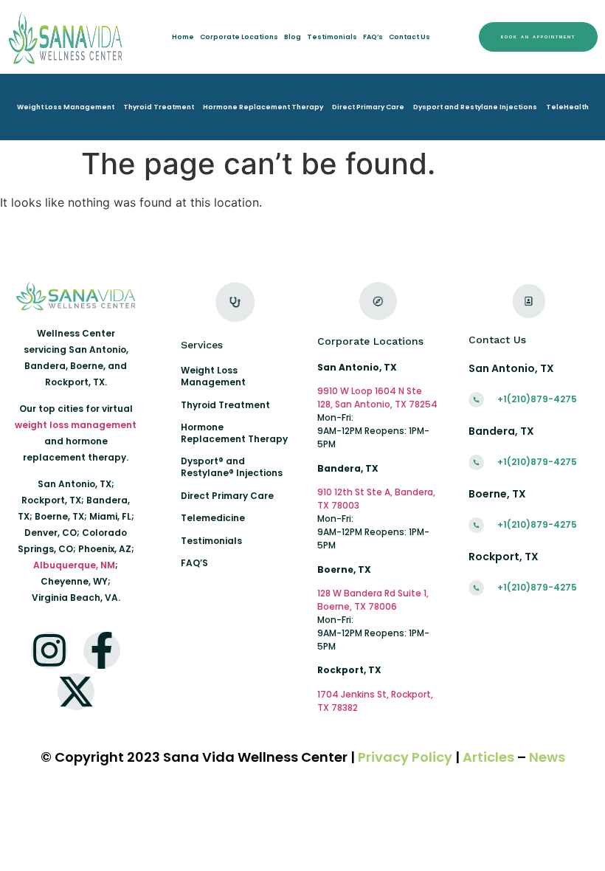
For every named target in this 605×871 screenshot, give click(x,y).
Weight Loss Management (65, 107)
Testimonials (332, 36)
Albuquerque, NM (74, 565)
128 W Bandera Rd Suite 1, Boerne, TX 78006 (373, 600)
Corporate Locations (239, 36)
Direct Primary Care (368, 107)
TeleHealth (567, 107)
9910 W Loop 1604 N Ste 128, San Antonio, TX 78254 (377, 397)
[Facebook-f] (101, 650)
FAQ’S (194, 563)
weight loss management (75, 425)
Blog (292, 36)
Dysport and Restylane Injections (475, 107)
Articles (488, 757)
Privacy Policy (405, 757)
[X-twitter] (76, 691)
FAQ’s (373, 36)
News (547, 757)
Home (183, 36)
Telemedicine (213, 518)
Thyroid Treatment (158, 107)
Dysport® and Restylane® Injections (232, 467)
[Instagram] (49, 650)
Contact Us (409, 36)
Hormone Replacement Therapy (263, 107)
